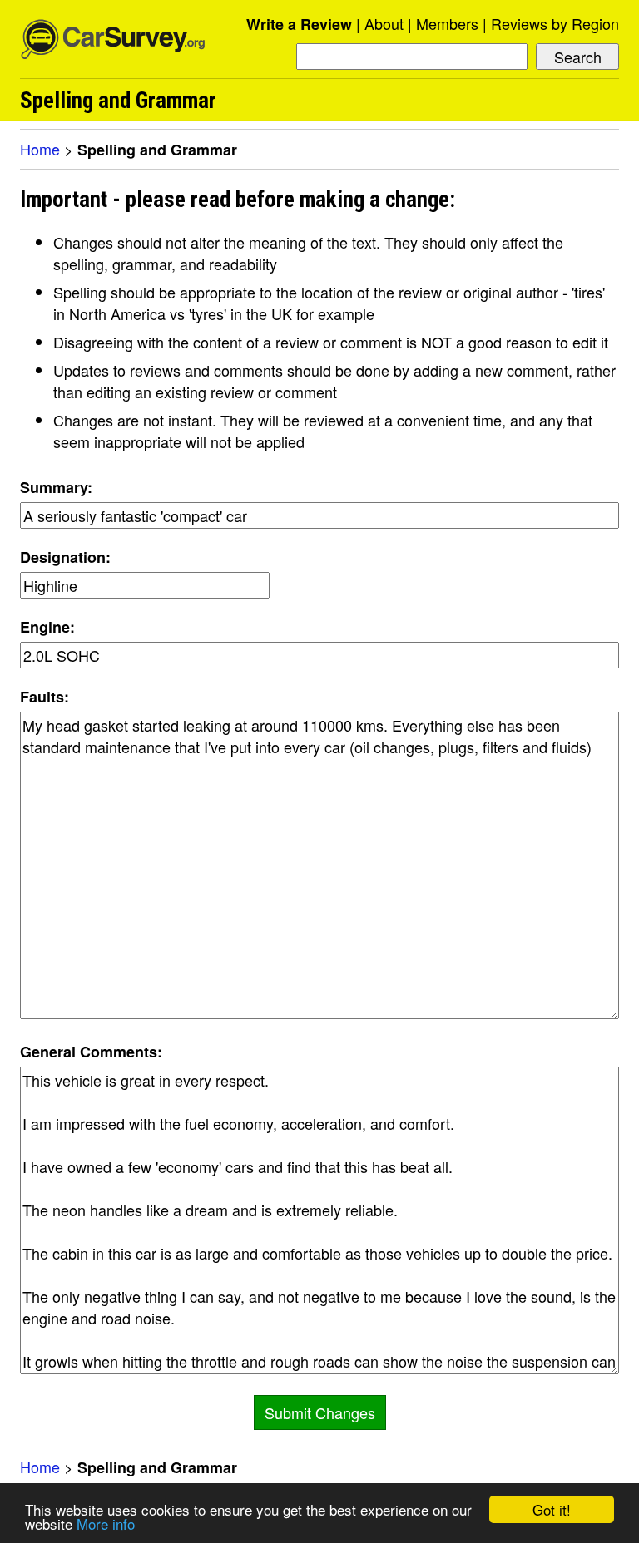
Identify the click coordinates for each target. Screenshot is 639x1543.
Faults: (44, 696)
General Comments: (91, 1051)
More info (106, 1523)
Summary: (56, 487)
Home (40, 149)
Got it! (551, 1509)
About (384, 23)
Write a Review (299, 24)
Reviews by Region (555, 23)
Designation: (65, 557)
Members (447, 23)
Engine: (47, 627)
